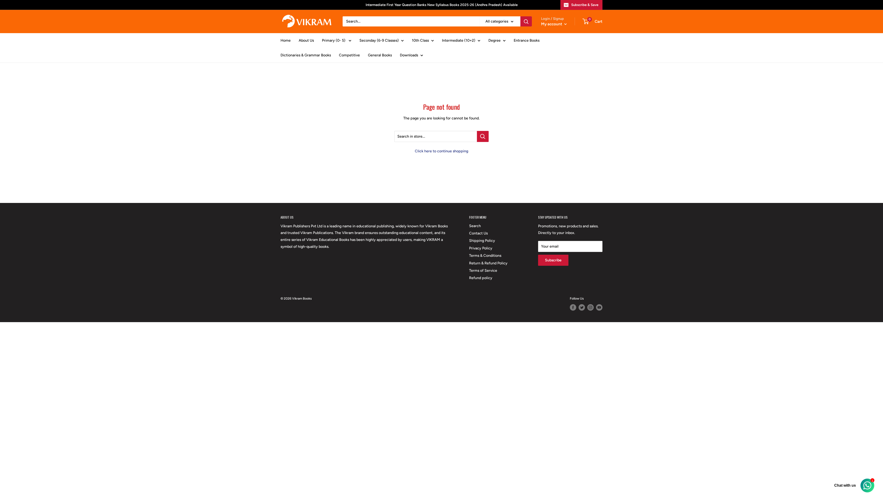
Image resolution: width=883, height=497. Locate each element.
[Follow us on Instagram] (590, 307)
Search (475, 226)
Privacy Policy (480, 248)
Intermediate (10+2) (458, 40)
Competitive (349, 55)
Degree (494, 40)
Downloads (409, 55)
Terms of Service (483, 270)
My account (552, 24)
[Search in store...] (483, 136)
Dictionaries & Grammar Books (306, 55)
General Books (380, 55)
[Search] (526, 21)
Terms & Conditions (485, 255)
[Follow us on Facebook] (573, 307)
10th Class (420, 40)
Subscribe (553, 260)
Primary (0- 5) (334, 40)
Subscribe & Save (584, 5)
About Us (306, 40)
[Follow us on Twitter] (582, 307)
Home (286, 40)
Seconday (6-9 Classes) (379, 40)
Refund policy (480, 278)
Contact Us (478, 233)
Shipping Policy (482, 240)
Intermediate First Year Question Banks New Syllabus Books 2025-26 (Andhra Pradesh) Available (442, 5)
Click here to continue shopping (441, 151)
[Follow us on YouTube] (599, 307)
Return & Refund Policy (488, 263)
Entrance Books (526, 40)
